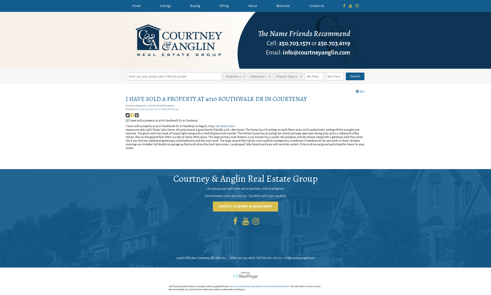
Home (136, 6)
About (252, 6)
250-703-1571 (239, 195)
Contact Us (316, 6)
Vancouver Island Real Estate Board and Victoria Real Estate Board (259, 286)
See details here (225, 126)
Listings (165, 6)
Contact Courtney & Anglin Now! (245, 206)
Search (355, 76)
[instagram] (357, 6)
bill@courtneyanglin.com (299, 257)
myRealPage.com (246, 276)
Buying (195, 6)
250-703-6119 (277, 195)
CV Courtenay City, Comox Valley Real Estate (157, 109)
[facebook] (344, 6)
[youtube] (350, 6)
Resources (283, 6)
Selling (224, 6)
